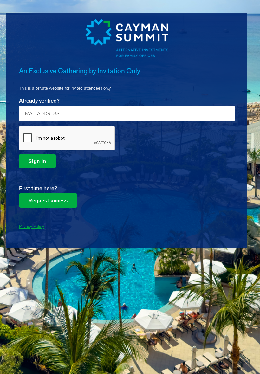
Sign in (37, 161)
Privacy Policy (31, 226)
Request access (48, 200)
